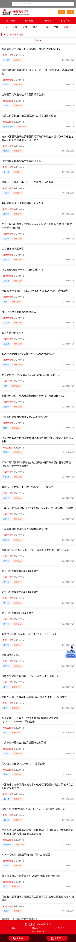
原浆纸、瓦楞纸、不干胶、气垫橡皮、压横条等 (28, 182)
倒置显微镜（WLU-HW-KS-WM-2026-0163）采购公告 (31, 375)
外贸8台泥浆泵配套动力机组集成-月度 (22, 269)
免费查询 (58, 938)
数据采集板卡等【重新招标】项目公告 (23, 203)
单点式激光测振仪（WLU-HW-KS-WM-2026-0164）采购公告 (35, 290)
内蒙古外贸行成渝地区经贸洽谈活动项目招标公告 (29, 115)
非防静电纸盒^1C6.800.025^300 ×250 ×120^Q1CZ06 (29, 634)
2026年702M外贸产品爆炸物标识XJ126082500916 (28, 353)
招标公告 (10, 20)
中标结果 (47, 20)
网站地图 (36, 928)
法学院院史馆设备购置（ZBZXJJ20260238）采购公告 (30, 676)
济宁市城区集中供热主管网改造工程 (21, 161)
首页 (14, 928)
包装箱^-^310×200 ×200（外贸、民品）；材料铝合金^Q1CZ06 (35, 550)
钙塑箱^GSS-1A (10, 655)
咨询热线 (38, 924)
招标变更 (65, 20)
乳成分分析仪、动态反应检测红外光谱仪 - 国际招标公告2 (33, 395)
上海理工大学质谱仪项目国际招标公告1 (23, 94)
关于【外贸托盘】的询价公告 (18, 613)
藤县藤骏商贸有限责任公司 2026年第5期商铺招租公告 (31, 875)
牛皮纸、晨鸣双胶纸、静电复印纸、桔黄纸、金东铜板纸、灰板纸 (37, 508)
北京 (15, 27)
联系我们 (59, 928)
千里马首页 (15, 919)
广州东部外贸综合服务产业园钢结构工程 (24, 742)
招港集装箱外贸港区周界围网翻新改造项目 (25, 529)
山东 (25, 27)
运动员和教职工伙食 (13, 248)
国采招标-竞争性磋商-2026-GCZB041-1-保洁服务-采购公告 (33, 809)
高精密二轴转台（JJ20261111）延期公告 (23, 763)
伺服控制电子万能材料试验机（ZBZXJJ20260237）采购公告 (34, 697)
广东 (56, 27)
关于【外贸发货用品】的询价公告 (20, 592)
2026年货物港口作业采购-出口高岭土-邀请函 (26, 854)
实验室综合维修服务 (13, 332)
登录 (61, 12)
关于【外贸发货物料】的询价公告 (20, 571)
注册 (70, 12)
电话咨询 (20, 938)
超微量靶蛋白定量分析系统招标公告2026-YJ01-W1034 (31, 49)
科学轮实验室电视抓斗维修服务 (19, 312)
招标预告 (29, 20)
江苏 (45, 27)
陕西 (35, 27)
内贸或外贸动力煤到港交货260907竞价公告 (25, 417)
